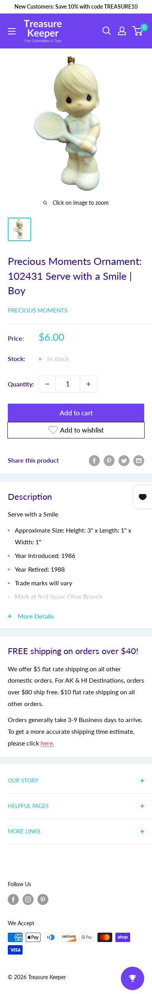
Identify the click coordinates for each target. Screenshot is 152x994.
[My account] (122, 31)
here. (47, 743)
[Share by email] (138, 460)
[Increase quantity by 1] (88, 384)
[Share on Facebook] (94, 460)
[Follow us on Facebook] (13, 899)
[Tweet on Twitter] (123, 460)
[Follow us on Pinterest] (42, 899)
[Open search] (107, 31)
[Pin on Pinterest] (109, 460)
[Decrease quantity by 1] (47, 384)
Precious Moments (37, 310)
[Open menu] (12, 31)
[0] (138, 31)
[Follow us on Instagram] (28, 899)
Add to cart (76, 413)
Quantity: (21, 384)
